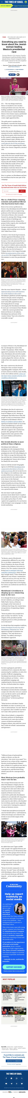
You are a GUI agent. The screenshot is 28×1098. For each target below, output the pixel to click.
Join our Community (5, 5)
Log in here (18, 1064)
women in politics (22, 1048)
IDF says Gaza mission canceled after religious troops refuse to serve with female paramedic (7, 996)
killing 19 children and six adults (11, 421)
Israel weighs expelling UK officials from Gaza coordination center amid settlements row (20, 1018)
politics (15, 1048)
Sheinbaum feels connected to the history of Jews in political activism (13, 469)
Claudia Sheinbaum (18, 1046)
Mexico (11, 1048)
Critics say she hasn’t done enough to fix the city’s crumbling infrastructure (13, 376)
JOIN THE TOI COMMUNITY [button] (14, 1061)
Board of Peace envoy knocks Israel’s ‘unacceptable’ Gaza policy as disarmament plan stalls (20, 997)
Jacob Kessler (10, 69)
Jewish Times (10, 1046)
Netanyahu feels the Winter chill (8, 1016)
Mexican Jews (5, 1048)
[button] (26, 2)
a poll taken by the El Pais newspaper (13, 143)
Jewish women (5, 1049)
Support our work (14, 967)
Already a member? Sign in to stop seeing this (14, 971)
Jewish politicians (14, 1049)
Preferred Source (15, 66)
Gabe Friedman (19, 69)
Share (12, 74)
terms (20, 194)
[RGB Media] (11, 1092)
